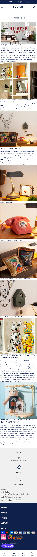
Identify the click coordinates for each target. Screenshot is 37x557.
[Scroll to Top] (34, 548)
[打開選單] (2, 7)
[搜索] (30, 7)
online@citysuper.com (15, 497)
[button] (34, 7)
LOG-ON (14, 543)
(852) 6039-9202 (17, 500)
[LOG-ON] (18, 7)
